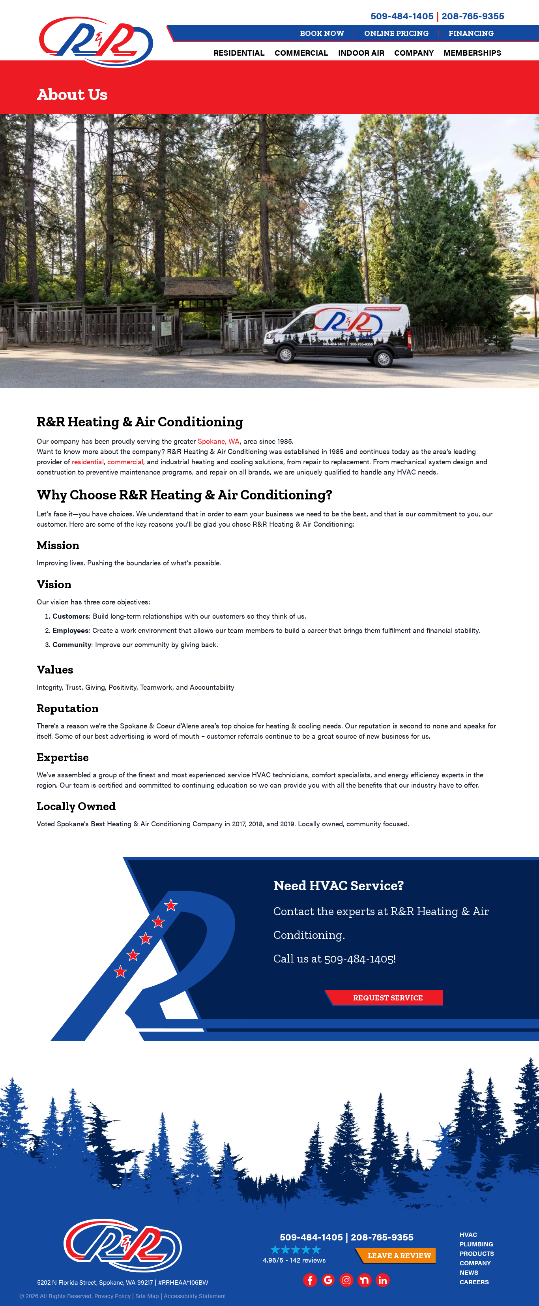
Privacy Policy (112, 1295)
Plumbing (476, 1243)
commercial (125, 461)
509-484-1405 (402, 15)
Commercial (301, 52)
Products (477, 1253)
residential (88, 461)
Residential (239, 52)
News (469, 1272)
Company (414, 52)
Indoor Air (361, 52)
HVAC (468, 1234)
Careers (474, 1281)
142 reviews (308, 1260)
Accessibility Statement (195, 1295)
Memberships (473, 52)
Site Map (147, 1295)
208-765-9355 (473, 15)
